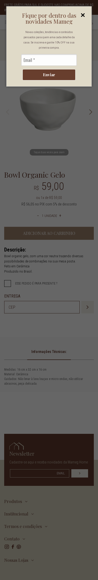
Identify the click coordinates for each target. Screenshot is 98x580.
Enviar (49, 74)
